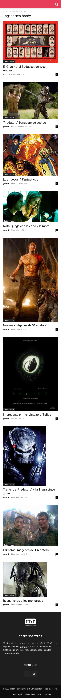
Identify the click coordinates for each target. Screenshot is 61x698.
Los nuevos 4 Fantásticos (20, 179)
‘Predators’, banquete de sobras (24, 122)
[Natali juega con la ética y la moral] (30, 206)
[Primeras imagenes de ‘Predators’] (30, 525)
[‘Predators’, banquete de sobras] (30, 100)
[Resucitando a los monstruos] (30, 579)
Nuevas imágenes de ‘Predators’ (25, 325)
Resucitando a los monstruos (23, 600)
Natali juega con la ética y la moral (26, 226)
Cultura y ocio (9, 62)
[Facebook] (27, 674)
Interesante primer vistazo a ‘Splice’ (27, 414)
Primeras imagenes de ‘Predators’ (26, 550)
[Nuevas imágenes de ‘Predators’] (30, 280)
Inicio (5, 11)
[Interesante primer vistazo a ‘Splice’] (30, 374)
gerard (6, 126)
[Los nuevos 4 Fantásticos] (30, 155)
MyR (5, 74)
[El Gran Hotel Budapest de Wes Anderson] (30, 42)
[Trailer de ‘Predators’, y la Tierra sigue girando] (30, 456)
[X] (34, 674)
